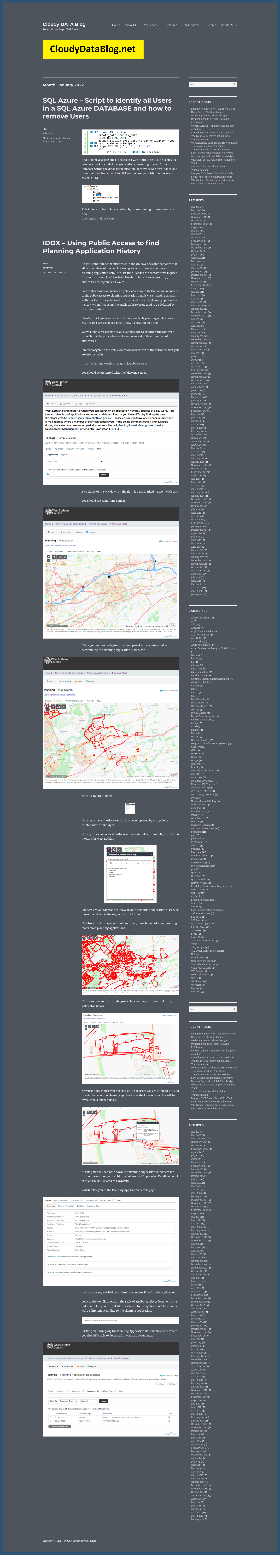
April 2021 (196, 363)
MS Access (151, 25)
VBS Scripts (197, 971)
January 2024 (198, 271)
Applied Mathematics (202, 631)
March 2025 (197, 237)
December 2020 (199, 373)
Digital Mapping (199, 713)
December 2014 (199, 560)
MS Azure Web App (201, 787)
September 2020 (199, 383)
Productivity (197, 859)
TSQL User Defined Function (206, 950)
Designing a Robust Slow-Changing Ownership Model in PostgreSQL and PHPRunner (210, 119)
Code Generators (199, 672)
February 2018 (198, 458)
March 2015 (197, 550)
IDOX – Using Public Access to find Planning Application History (101, 247)
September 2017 (199, 472)
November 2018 (199, 438)
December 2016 (199, 499)
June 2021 (196, 356)
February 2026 (198, 213)
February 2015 (198, 553)
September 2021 (199, 349)
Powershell (197, 852)
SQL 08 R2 (196, 916)
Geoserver (196, 747)
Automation (197, 641)
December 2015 (199, 529)
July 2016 (196, 509)
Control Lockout (199, 682)
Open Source (197, 818)
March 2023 (197, 302)
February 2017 (198, 492)
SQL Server (192, 25)
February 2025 (198, 241)
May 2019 (196, 421)
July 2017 (195, 478)
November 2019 (199, 407)
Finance (195, 730)
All (44, 138)
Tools (194, 944)
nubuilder (196, 808)
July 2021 (195, 353)
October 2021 (198, 346)
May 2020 (196, 394)
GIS (193, 750)
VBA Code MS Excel (201, 967)
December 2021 (199, 339)
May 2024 (196, 261)
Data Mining (197, 702)
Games (194, 736)
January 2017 (197, 495)
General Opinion (199, 740)
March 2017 (197, 489)
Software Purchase (200, 913)
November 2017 (199, 465)
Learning (196, 767)
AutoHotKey (197, 638)
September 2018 (199, 441)
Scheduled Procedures (202, 899)
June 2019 (196, 417)
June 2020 (196, 390)
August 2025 (197, 227)
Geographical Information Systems (209, 743)
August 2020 (197, 387)
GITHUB (195, 753)
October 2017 (198, 468)
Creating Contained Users (98, 218)
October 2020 (198, 380)
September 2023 (199, 285)
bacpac (194, 658)
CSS (193, 696)
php (193, 835)
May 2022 (196, 322)
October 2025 (198, 220)
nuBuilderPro (198, 811)
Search (211, 25)
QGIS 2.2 (195, 872)
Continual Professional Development (210, 679)
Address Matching (200, 617)
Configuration (198, 675)
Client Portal (197, 668)
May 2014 (196, 584)
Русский (195, 991)
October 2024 (198, 251)
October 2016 (198, 506)
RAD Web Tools (199, 882)
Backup (195, 655)
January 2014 (197, 594)
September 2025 (199, 224)
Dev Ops (195, 709)
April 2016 (196, 516)
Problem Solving (199, 855)
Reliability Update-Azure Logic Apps (209, 886)
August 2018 (197, 444)
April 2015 (196, 546)
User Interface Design (202, 961)
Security (195, 906)
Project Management (202, 866)
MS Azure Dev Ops (200, 781)
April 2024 (196, 264)
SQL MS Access (199, 927)
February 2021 (198, 370)
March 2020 (197, 397)
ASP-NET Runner (200, 634)
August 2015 (197, 533)
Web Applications (200, 974)
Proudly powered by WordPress (80, 1540)
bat (192, 662)
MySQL (194, 798)
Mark (45, 129)
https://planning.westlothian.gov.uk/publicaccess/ (114, 363)
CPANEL (195, 685)
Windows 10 (197, 981)
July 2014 (195, 577)
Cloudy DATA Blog (64, 24)
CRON (194, 689)
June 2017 (196, 482)
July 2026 (196, 207)
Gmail (194, 757)
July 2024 (196, 254)
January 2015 (197, 557)
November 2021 (199, 343)
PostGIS (195, 845)
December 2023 (199, 275)
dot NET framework (201, 719)
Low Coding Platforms (202, 770)
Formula (195, 733)
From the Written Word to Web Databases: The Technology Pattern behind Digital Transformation (213, 136)
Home (116, 25)
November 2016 (199, 502)
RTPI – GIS (197, 889)
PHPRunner (197, 842)
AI (192, 621)
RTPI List (62, 272)
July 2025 (196, 230)
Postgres (171, 25)
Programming (198, 862)
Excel (194, 726)
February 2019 (198, 431)
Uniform (195, 954)
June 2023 (196, 295)
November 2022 (199, 315)
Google (194, 760)
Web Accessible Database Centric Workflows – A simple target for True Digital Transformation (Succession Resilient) (214, 146)
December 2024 (199, 247)
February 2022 (198, 332)
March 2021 (197, 366)
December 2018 (199, 434)
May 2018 (196, 448)
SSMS (46, 141)
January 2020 (198, 400)
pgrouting (196, 832)
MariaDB (130, 25)
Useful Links (197, 957)
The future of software (202, 940)
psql (193, 869)
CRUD (194, 692)
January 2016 (198, 526)
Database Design (199, 706)
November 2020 (199, 377)
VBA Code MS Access (202, 964)
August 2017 (197, 475)
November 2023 (199, 278)
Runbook (196, 896)
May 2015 (196, 543)
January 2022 (198, 336)
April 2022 (196, 326)
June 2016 (196, 512)
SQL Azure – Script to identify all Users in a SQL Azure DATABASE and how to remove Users (107, 108)
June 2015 (196, 540)
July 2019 (196, 414)
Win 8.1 (195, 978)
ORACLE (195, 821)
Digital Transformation (203, 716)
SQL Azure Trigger (200, 923)
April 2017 (196, 485)
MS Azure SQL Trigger (202, 784)
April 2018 (196, 451)
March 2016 (197, 519)
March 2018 (197, 455)
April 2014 (196, 587)
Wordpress (197, 984)
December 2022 (199, 312)
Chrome (195, 665)
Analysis (195, 628)
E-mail (194, 723)
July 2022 (196, 319)
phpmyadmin (198, 838)
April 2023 (196, 298)
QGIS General (198, 879)
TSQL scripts (56, 141)
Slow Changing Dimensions (205, 910)
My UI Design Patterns (202, 794)
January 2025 (198, 244)
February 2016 (198, 523)
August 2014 (197, 574)
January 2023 (198, 309)
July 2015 (195, 536)
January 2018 (197, 461)
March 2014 (197, 591)
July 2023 (196, 292)
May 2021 (196, 360)
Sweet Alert (197, 937)
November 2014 (199, 563)
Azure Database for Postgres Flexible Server (213, 648)
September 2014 (199, 570)
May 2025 (196, 234)
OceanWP (196, 815)
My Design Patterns (201, 791)
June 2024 (196, 258)
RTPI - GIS (52, 272)
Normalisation (198, 804)
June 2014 (196, 580)
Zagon (194, 988)
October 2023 (198, 281)
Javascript (196, 764)
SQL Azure (52, 138)
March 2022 (197, 329)
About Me (227, 25)
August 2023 (197, 288)
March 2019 (197, 428)
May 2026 (196, 210)
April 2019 (196, 424)
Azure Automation (200, 645)
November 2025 (199, 217)
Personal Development (203, 828)
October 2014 (198, 567)
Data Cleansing (199, 699)
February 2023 (198, 305)
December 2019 (199, 404)
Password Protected (201, 825)
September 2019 (199, 411)
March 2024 (197, 268)
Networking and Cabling (203, 801)
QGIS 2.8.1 (196, 876)
